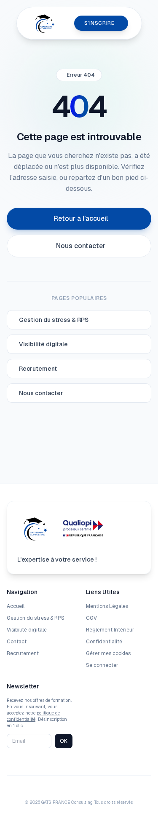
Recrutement (23, 653)
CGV (91, 618)
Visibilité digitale (27, 629)
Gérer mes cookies (108, 653)
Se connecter (102, 665)
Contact (17, 641)
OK (63, 741)
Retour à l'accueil (81, 218)
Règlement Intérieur (110, 629)
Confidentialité (104, 641)
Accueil (15, 606)
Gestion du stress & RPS (35, 618)
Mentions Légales (107, 606)
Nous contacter (80, 245)
